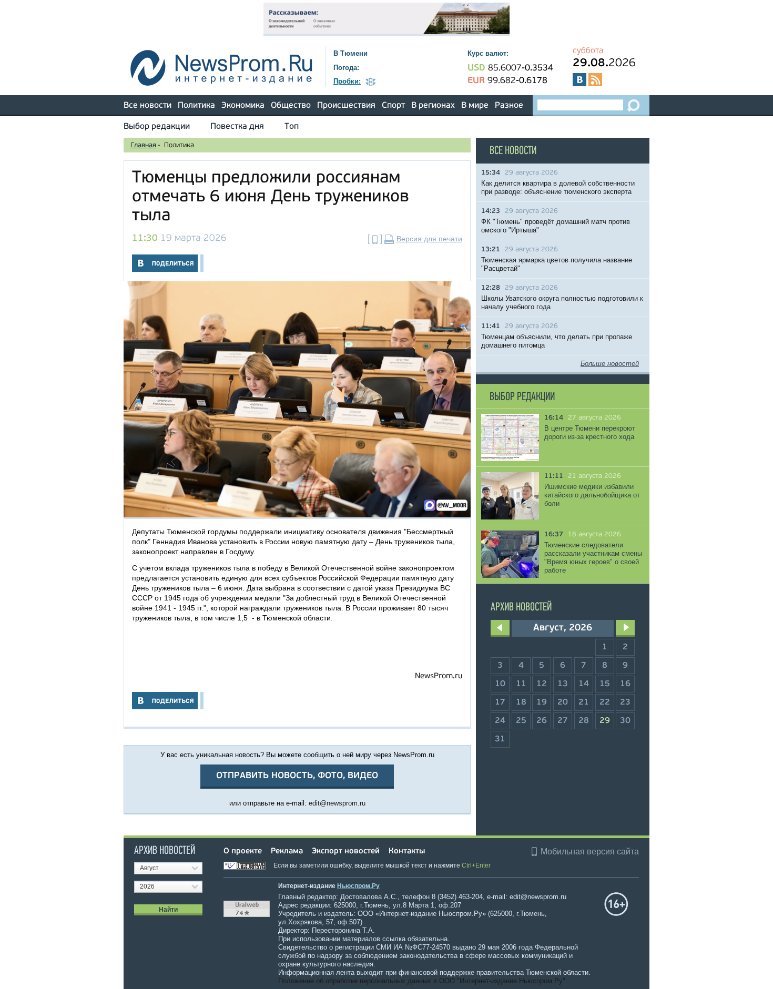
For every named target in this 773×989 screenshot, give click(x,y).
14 (583, 684)
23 (625, 702)
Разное (509, 105)
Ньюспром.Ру (358, 886)
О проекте (242, 851)
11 (521, 684)
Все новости (147, 105)
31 (500, 739)
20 (562, 702)
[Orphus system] (247, 865)
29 (604, 721)
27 (562, 721)
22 (604, 702)
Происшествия (346, 105)
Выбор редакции (157, 127)
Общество (291, 105)
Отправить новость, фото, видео (297, 775)
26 (541, 721)
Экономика (243, 105)
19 (541, 702)
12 (541, 684)
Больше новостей (610, 364)
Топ (291, 127)
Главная (143, 145)
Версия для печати (429, 238)
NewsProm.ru (438, 676)
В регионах (433, 105)
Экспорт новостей (346, 851)
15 (604, 684)
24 (500, 721)
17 (500, 702)
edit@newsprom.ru (337, 803)
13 (562, 684)
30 (625, 721)
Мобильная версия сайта (590, 851)
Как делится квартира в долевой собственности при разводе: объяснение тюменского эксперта (558, 187)
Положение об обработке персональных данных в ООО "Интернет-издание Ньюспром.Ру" (421, 981)
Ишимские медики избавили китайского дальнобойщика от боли (592, 495)
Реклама (287, 851)
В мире (475, 105)
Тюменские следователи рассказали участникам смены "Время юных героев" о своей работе (593, 557)
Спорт (393, 105)
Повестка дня (237, 127)
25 (521, 721)
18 (521, 702)
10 (500, 684)
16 (625, 684)
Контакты (407, 851)
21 (583, 702)
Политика (196, 105)
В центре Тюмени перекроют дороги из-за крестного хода (589, 432)
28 (583, 721)
